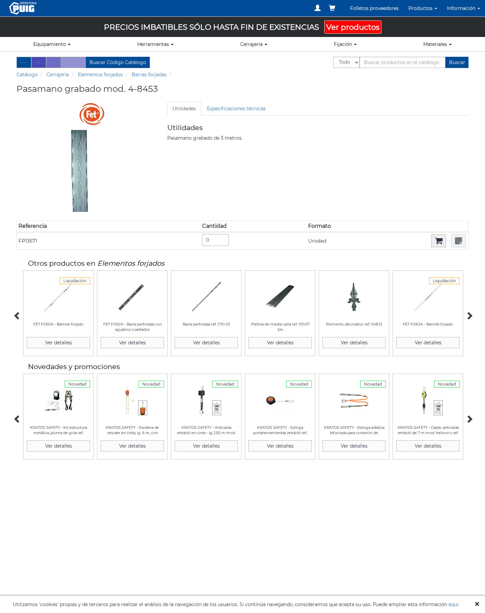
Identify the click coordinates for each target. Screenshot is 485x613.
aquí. (453, 604)
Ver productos (352, 27)
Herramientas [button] (153, 44)
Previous (16, 315)
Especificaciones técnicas (236, 109)
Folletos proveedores (374, 8)
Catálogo (27, 75)
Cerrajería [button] (252, 44)
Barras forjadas (149, 75)
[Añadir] (438, 240)
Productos (421, 8)
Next (468, 315)
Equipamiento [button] (50, 44)
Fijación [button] (343, 44)
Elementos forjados (100, 75)
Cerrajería (58, 75)
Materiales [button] (435, 44)
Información (462, 8)
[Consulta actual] (332, 8)
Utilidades (184, 109)
